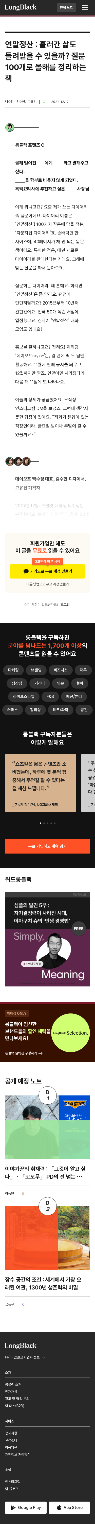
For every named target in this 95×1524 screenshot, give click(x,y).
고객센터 (11, 1440)
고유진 (32, 102)
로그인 (65, 604)
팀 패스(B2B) (14, 1406)
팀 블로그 (11, 1489)
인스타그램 (12, 1482)
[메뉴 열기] (85, 8)
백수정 (9, 102)
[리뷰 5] (54, 823)
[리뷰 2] (44, 823)
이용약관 (11, 1447)
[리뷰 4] (51, 823)
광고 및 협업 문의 (17, 1399)
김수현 (20, 102)
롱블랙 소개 (13, 1384)
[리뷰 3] (47, 823)
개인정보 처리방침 (17, 1454)
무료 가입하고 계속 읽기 (47, 846)
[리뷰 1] (40, 823)
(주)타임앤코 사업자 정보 (22, 1357)
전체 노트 (66, 8)
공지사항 (11, 1433)
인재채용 (11, 1392)
